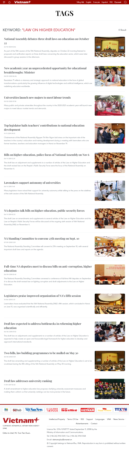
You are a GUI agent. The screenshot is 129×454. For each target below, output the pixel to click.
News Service (118, 419)
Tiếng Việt (80, 2)
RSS (82, 419)
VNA (109, 419)
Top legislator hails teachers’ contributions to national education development (44, 127)
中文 (111, 2)
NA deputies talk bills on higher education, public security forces (44, 210)
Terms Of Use (72, 419)
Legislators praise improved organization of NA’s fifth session (42, 296)
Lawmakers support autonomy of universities (32, 182)
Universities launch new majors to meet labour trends (37, 97)
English (88, 2)
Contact (94, 423)
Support (89, 419)
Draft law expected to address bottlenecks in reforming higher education (42, 326)
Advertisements (82, 423)
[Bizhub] (9, 410)
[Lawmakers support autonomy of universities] (110, 191)
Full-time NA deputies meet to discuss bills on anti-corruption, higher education (48, 268)
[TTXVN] (112, 410)
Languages (100, 419)
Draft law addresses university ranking (28, 381)
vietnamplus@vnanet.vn (62, 439)
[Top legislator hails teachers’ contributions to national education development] (110, 133)
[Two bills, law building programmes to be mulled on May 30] (110, 361)
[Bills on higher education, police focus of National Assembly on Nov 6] (110, 163)
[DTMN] (61, 410)
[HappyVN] (96, 410)
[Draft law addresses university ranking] (110, 389)
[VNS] (25, 410)
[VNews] (124, 410)
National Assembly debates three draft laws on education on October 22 (46, 41)
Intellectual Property (57, 419)
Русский (118, 2)
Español (105, 2)
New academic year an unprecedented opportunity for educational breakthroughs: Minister (45, 70)
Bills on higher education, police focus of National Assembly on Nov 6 (46, 155)
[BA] (79, 410)
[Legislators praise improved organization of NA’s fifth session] (110, 304)
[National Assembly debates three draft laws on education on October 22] (110, 47)
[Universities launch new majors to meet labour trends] (110, 105)
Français (96, 2)
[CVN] (44, 410)
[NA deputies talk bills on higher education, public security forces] (110, 218)
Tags (65, 13)
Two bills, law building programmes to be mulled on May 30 (41, 353)
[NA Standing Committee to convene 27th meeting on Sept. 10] (110, 246)
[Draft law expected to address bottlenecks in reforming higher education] (110, 332)
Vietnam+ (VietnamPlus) (22, 2)
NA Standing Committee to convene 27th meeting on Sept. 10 (41, 238)
